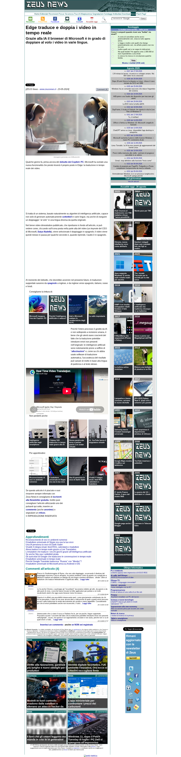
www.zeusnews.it (48, 89)
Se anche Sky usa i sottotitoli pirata (42, 554)
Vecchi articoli (133, 182)
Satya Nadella (44, 232)
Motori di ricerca (117, 614)
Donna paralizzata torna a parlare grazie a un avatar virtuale (76, 443)
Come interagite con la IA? (121, 587)
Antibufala (117, 14)
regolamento (77, 629)
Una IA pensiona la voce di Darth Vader (77, 479)
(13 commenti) (59, 676)
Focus (61, 14)
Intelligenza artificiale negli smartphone (35, 442)
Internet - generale (118, 585)
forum (66, 749)
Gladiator (31, 610)
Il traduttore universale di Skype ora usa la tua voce (57, 480)
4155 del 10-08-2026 (134, 151)
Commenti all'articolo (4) (42, 568)
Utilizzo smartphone (118, 620)
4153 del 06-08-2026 (134, 164)
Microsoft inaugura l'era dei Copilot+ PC (37, 317)
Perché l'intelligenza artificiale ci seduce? (57, 317)
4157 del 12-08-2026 (134, 135)
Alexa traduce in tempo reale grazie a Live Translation (51, 549)
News (133, 14)
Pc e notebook (117, 571)
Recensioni (53, 14)
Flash (138, 14)
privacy (93, 746)
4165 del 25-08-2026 (134, 86)
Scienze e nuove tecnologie (122, 600)
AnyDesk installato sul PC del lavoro (125, 597)
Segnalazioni (97, 14)
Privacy (114, 595)
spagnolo (52, 283)
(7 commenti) (60, 640)
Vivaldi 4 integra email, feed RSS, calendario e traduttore (96, 481)
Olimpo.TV (115, 580)
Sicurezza (69, 14)
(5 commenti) (101, 712)
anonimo (48, 509)
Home (37, 14)
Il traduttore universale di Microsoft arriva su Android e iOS (53, 564)
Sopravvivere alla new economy (124, 607)
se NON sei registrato (82, 625)
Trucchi (77, 14)
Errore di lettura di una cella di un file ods (126, 592)
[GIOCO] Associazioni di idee (122, 577)
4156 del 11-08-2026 (134, 143)
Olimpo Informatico (133, 568)
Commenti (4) (102, 89)
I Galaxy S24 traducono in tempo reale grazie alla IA (57, 442)
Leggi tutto (84, 579)
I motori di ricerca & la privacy (122, 616)
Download (126, 14)
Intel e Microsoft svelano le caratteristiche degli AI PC (77, 319)
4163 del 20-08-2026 (134, 101)
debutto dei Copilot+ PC (72, 162)
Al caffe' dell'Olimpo (119, 575)
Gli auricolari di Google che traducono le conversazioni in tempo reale (58, 556)
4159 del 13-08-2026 (134, 128)
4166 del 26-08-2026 (134, 79)
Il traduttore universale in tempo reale (43, 559)
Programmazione (118, 590)
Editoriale (44, 14)
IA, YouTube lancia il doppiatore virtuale (97, 441)
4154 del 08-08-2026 (134, 158)
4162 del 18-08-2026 (134, 107)
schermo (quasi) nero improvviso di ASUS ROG (129, 573)
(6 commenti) (101, 676)
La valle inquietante (97, 316)
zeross (30, 586)
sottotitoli (67, 217)
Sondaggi (108, 14)
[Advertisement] (45, 64)
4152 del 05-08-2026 (134, 171)
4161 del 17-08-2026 (134, 115)
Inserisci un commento (51, 625)
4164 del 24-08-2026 (134, 94)
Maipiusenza (86, 14)
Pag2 (144, 14)
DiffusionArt (75, 157)
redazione (76, 748)
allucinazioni (78, 351)
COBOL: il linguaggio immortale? (123, 582)
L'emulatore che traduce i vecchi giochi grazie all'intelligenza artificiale (59, 552)
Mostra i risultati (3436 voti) (133, 63)
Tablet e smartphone (119, 618)
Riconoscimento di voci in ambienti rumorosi (37, 480)
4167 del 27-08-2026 (134, 71)
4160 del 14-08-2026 (134, 120)
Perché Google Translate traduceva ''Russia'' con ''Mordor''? (54, 561)
